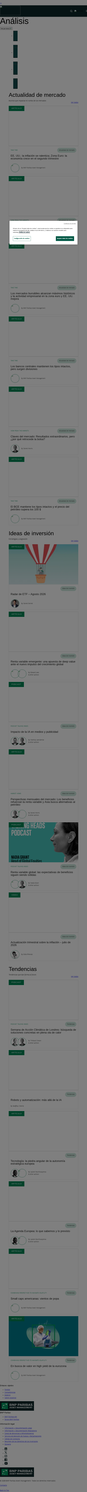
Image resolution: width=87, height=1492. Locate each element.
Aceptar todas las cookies (65, 238)
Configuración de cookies (22, 238)
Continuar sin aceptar (70, 223)
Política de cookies (24, 232)
